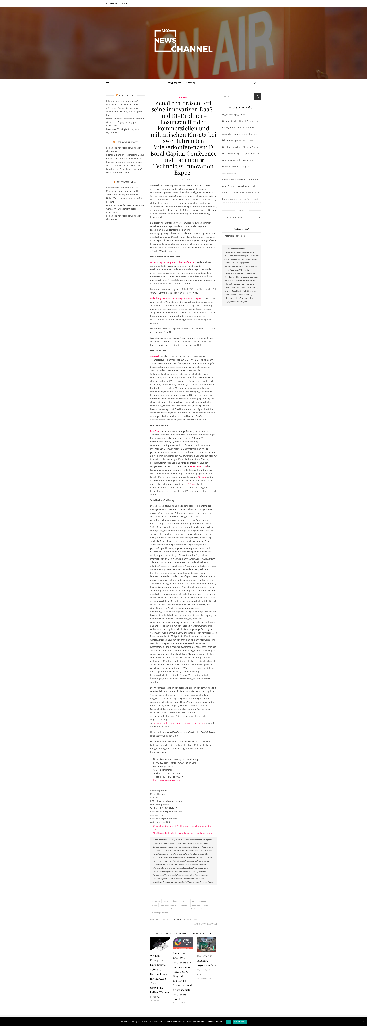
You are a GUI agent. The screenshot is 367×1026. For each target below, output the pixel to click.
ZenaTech (155, 356)
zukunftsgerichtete (196, 909)
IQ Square (192, 484)
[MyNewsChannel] (183, 41)
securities (196, 905)
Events (183, 98)
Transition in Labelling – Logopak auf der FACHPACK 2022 (206, 965)
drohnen (184, 901)
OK (228, 1021)
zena (206, 905)
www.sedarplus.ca (163, 723)
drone (154, 905)
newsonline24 (127, 182)
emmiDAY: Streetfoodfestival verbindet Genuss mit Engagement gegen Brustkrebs (125, 122)
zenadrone (156, 909)
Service (123, 3)
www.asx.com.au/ (196, 723)
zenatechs (181, 909)
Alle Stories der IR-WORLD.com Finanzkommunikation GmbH (183, 832)
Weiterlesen (239, 1021)
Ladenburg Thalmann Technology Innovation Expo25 (176, 298)
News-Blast (127, 95)
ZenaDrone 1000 (198, 466)
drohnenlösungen (199, 901)
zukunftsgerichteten (160, 912)
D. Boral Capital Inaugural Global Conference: (172, 262)
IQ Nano (202, 476)
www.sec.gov (179, 723)
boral (166, 901)
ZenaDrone (155, 431)
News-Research (127, 142)
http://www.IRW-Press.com (166, 780)
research (184, 905)
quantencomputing (168, 905)
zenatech (168, 909)
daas (175, 901)
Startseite (111, 3)
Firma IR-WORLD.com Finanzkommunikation (175, 919)
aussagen (156, 901)
